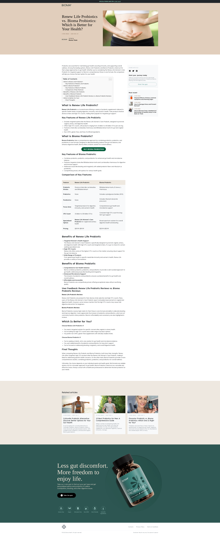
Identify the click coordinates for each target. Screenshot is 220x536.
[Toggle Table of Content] (109, 79)
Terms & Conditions (152, 527)
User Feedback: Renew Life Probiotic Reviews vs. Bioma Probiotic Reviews (88, 96)
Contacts (130, 527)
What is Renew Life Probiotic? (73, 82)
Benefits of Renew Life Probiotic (74, 92)
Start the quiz (143, 84)
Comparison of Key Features (74, 90)
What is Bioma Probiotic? (72, 86)
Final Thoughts (70, 100)
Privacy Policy (140, 527)
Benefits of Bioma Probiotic (72, 94)
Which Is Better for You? (71, 98)
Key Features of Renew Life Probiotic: (77, 83)
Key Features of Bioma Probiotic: (76, 88)
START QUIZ (117, 1)
